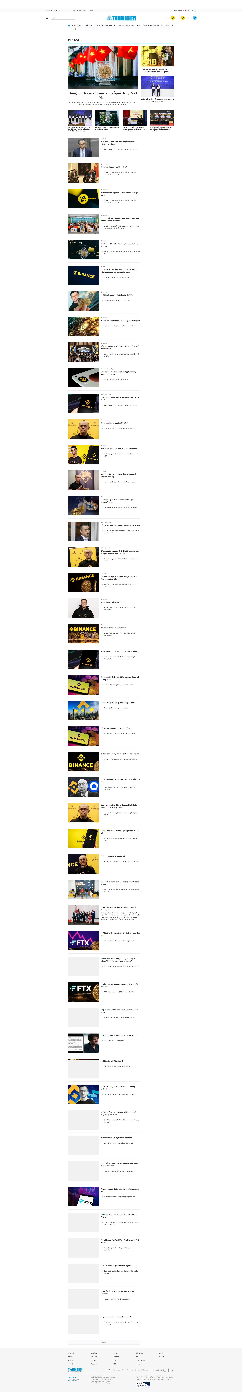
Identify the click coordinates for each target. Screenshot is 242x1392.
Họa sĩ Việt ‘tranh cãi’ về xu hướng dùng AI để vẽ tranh (120, 883)
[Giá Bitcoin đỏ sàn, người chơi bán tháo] (83, 1145)
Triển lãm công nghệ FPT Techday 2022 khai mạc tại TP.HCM (121, 891)
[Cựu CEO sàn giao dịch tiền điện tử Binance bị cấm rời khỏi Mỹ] (83, 480)
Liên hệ (91, 10)
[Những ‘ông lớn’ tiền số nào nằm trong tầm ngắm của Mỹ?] (83, 505)
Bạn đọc (161, 1353)
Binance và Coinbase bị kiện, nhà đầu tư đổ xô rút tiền (120, 760)
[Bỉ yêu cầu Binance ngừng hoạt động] (83, 736)
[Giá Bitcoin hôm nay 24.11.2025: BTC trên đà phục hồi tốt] (107, 118)
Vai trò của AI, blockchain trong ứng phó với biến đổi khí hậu (121, 355)
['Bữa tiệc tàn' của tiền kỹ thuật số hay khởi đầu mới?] (83, 940)
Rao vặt (161, 1357)
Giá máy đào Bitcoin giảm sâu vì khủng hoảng (119, 1094)
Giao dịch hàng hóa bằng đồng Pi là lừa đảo (118, 1171)
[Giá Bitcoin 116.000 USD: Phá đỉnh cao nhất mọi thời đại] (83, 249)
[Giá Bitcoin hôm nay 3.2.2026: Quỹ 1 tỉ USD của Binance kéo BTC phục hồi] (157, 56)
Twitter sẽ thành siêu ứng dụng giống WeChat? (119, 1197)
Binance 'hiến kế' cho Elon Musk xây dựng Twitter (119, 1216)
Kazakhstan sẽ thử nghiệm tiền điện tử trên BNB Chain (120, 1241)
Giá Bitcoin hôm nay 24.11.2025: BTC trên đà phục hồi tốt (107, 128)
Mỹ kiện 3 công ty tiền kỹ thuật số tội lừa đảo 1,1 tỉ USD (120, 585)
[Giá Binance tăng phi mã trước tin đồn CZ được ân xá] (83, 198)
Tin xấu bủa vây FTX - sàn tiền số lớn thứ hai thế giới (120, 1190)
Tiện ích (84, 10)
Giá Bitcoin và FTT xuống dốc (114, 1041)
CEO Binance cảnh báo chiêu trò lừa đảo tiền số (119, 651)
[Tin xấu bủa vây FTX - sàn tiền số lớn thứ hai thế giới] (83, 1196)
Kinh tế (91, 25)
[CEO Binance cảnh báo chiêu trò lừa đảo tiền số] (83, 659)
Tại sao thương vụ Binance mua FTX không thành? (120, 1017)
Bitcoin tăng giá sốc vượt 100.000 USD (117, 300)
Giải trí (133, 25)
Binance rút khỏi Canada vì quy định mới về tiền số (120, 832)
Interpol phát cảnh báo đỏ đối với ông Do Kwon (119, 941)
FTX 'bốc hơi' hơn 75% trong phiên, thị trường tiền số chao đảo (119, 1164)
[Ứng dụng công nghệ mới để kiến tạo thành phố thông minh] (83, 352)
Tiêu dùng (160, 25)
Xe (151, 25)
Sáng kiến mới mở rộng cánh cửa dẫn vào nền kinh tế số (119, 908)
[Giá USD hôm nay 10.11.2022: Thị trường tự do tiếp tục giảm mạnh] (83, 1120)
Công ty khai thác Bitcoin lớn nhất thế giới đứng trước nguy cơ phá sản (122, 1223)
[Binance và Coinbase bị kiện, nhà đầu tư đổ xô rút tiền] (83, 787)
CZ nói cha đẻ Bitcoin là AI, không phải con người (120, 321)
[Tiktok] (192, 10)
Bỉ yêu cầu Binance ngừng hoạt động (116, 708)
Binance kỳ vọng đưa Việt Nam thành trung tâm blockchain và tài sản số (120, 173)
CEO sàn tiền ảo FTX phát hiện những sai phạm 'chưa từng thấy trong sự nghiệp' (118, 960)
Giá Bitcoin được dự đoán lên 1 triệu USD (117, 295)
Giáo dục (116, 25)
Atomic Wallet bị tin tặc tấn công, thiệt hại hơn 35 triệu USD (120, 788)
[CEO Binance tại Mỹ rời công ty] (83, 608)
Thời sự (79, 25)
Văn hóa (127, 25)
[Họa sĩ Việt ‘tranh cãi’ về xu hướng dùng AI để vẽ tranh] (83, 889)
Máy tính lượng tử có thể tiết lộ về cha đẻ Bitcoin (120, 326)
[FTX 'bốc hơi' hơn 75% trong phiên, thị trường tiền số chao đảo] (83, 1171)
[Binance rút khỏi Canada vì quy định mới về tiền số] (83, 838)
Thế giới (85, 25)
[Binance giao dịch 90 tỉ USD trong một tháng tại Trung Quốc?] (83, 685)
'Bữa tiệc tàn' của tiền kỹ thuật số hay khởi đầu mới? (121, 861)
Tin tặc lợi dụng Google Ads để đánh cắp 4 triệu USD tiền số (121, 839)
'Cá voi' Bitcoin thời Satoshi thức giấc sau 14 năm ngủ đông (122, 253)
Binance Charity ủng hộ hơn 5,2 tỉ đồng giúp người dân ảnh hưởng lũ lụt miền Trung (134, 129)
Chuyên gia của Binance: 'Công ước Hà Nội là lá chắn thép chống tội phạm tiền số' (161, 129)
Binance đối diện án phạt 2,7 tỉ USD (116, 379)
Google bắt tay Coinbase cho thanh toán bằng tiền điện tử (121, 1272)
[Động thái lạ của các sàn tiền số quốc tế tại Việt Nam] (103, 67)
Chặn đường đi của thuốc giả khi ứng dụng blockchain (118, 1249)
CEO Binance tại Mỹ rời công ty (113, 602)
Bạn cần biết (77, 10)
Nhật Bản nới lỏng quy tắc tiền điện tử (116, 1266)
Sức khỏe (104, 25)
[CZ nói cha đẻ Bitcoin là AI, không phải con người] (83, 326)
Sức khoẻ (94, 1357)
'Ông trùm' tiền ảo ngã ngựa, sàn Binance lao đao (120, 149)
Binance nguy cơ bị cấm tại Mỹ (113, 856)
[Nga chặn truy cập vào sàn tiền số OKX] (83, 1324)
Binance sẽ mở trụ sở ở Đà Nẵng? (114, 167)
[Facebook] (189, 10)
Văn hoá (116, 1357)
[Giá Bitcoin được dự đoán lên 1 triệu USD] (83, 301)
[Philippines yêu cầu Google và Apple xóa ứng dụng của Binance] (83, 377)
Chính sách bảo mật (141, 1370)
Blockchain (104, 164)
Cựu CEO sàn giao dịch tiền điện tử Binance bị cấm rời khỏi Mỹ (119, 475)
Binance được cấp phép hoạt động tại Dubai (118, 685)
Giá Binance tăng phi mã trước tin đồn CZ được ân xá (119, 194)
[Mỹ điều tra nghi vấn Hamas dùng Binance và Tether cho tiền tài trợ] (83, 582)
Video (154, 25)
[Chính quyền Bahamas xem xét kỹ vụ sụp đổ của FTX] (83, 992)
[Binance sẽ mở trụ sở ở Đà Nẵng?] (83, 173)
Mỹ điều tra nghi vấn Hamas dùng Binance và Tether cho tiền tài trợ (121, 532)
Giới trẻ (109, 25)
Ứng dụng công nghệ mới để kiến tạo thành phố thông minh (120, 347)
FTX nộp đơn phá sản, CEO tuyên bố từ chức (119, 992)
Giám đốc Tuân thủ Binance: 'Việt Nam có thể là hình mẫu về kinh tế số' (157, 100)
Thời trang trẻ (168, 25)
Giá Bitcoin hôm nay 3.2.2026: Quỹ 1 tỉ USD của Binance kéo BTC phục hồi (157, 70)
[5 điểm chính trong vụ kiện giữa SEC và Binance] (83, 761)
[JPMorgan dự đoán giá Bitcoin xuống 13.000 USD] (83, 1017)
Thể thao (138, 25)
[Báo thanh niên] (121, 18)
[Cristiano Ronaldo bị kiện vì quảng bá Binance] (83, 454)
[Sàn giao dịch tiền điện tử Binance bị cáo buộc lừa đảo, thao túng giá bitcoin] (83, 812)
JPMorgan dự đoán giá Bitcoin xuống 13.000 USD (119, 1011)
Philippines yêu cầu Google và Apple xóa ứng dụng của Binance (118, 373)
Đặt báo (108, 1370)
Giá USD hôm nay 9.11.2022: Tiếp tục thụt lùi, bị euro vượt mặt (121, 1121)
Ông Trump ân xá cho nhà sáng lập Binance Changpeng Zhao (118, 142)
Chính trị (73, 25)
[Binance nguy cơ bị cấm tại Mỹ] (83, 864)
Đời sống (97, 25)
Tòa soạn (130, 1370)
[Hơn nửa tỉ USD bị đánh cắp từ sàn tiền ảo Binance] (83, 1299)
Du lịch (121, 25)
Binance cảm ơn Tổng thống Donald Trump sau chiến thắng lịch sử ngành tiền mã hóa (121, 227)
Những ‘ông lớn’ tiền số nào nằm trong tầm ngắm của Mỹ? (121, 455)
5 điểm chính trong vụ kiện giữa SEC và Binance (120, 733)
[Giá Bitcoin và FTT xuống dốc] (83, 1068)
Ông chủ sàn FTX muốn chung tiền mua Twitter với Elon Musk (121, 1323)
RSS (123, 1370)
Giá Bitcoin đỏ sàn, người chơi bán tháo (117, 1066)
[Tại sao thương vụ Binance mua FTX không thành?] (83, 1094)
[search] (63, 18)
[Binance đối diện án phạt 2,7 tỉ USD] (83, 429)
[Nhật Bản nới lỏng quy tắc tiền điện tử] (83, 1273)
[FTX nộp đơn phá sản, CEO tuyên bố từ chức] (83, 1043)
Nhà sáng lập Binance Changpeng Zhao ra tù (119, 277)
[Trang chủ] (69, 25)
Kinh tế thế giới (106, 394)
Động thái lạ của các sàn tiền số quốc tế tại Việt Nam (103, 95)
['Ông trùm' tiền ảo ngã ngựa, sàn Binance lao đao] (83, 531)
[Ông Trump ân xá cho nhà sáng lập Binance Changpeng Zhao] (83, 147)
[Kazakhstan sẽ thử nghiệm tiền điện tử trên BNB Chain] (83, 1248)
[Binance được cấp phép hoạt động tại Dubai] (83, 710)
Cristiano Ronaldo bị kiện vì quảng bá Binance (119, 428)
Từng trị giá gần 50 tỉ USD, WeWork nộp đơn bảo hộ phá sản (121, 560)
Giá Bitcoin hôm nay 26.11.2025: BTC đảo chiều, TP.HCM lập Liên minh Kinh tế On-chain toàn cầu (79, 129)
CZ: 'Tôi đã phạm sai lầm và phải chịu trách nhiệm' (120, 507)
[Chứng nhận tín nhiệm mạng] (143, 1385)
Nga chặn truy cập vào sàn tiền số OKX (117, 1299)
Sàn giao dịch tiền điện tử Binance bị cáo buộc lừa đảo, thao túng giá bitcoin (119, 806)
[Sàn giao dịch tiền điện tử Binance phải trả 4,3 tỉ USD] (83, 403)
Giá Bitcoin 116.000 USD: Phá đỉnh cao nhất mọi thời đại (119, 245)
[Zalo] (195, 10)
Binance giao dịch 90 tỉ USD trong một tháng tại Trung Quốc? (120, 608)
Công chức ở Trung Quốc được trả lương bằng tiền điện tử (121, 814)
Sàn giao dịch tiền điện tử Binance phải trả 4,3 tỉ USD (120, 398)
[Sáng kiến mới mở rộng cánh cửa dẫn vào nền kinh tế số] (83, 915)
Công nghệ (145, 25)
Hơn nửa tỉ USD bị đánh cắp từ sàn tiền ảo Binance (117, 1292)
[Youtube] (186, 10)
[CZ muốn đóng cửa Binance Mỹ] (83, 633)
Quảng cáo (116, 1370)
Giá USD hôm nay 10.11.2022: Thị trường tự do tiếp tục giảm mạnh (119, 1113)
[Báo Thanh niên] (75, 1370)
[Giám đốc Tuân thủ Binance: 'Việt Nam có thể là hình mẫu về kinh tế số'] (157, 86)
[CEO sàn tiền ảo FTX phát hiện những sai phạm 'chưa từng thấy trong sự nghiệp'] (83, 966)
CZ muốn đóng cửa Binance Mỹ (113, 628)
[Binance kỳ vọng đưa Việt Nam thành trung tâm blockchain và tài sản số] (83, 224)
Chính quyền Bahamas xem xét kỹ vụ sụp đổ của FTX (121, 966)
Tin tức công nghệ (107, 369)
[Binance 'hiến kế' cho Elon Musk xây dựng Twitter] (83, 1222)
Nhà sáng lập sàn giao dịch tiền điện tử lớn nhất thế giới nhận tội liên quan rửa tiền (120, 552)
